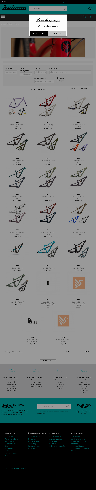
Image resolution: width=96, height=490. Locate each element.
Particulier (57, 33)
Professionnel (39, 33)
